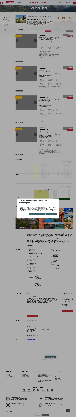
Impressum (55, 217)
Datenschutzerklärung (48, 217)
